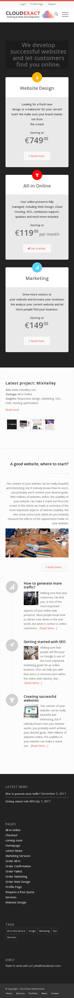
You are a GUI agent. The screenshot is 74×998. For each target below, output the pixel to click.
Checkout (11, 835)
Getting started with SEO (20, 801)
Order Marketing (16, 876)
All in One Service (16, 930)
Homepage (13, 845)
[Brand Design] (12, 424)
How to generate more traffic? (23, 793)
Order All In (13, 861)
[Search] (54, 14)
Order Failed (14, 871)
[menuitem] (23, 4)
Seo (55, 930)
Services (11, 897)
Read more (12, 409)
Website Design (16, 902)
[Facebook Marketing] (37, 424)
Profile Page (36, 3)
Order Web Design (18, 881)
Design (32, 930)
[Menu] (63, 14)
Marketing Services (18, 856)
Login (23, 3)
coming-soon (14, 840)
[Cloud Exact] (31, 14)
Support (52, 3)
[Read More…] (48, 628)
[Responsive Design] (24, 424)
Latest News (14, 850)
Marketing (44, 930)
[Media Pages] (49, 424)
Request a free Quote (20, 892)
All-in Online (13, 830)
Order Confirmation (18, 866)
